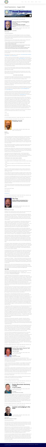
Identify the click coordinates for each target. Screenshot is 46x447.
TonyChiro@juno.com (22, 58)
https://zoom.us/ (14, 55)
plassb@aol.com (7, 193)
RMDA (10, 445)
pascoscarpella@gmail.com (25, 88)
